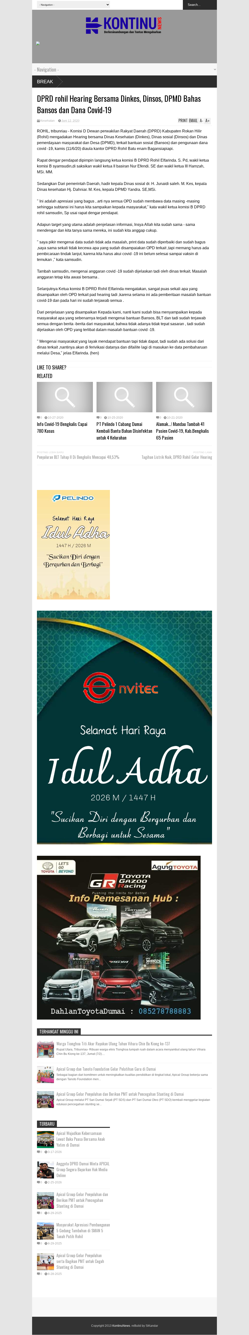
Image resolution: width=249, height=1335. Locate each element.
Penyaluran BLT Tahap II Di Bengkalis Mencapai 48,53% (78, 457)
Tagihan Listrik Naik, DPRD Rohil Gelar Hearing (177, 457)
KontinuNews (121, 1325)
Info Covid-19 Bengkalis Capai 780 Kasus (62, 427)
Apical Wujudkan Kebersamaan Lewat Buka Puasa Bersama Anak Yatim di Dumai (80, 1139)
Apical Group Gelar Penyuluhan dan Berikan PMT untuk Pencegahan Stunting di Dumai (120, 1094)
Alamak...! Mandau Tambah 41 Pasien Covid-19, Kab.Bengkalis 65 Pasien (182, 430)
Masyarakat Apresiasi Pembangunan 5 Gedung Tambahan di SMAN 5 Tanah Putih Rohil (83, 1230)
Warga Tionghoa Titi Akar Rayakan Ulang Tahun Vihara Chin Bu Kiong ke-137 (113, 1044)
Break (45, 81)
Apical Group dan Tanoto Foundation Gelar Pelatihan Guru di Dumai (106, 1069)
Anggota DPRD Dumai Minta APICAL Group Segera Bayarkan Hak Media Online (82, 1169)
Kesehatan (47, 120)
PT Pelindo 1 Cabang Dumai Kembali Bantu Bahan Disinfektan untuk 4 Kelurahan (124, 430)
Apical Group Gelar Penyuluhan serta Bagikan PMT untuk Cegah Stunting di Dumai (80, 1261)
